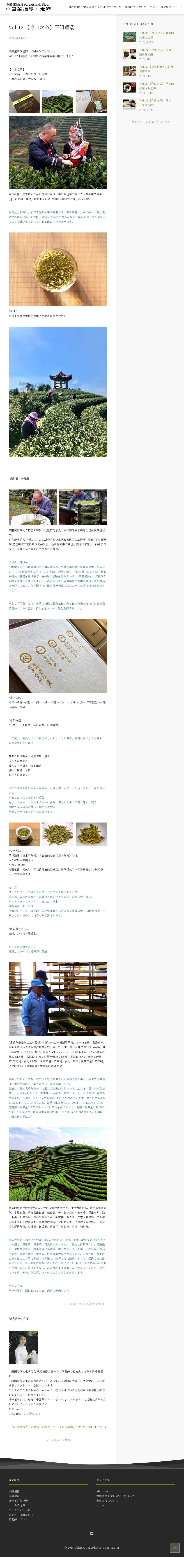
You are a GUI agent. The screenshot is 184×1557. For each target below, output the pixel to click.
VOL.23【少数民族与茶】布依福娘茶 (156, 69)
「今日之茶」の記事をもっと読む (150, 121)
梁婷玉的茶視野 (18, 1500)
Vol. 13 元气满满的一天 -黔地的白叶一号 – (78, 1427)
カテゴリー (167, 7)
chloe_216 (33, 1413)
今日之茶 (19, 1505)
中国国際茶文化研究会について (102, 7)
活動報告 (14, 1496)
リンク (154, 7)
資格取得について (135, 7)
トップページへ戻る (58, 1440)
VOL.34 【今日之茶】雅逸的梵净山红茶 (156, 35)
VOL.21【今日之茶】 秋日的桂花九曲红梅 (156, 86)
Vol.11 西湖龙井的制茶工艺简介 (30, 1427)
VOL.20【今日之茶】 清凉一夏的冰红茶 (155, 102)
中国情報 (14, 1491)
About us (74, 7)
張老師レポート (18, 1519)
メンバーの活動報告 (21, 1515)
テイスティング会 (19, 1510)
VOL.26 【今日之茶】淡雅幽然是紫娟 (155, 52)
